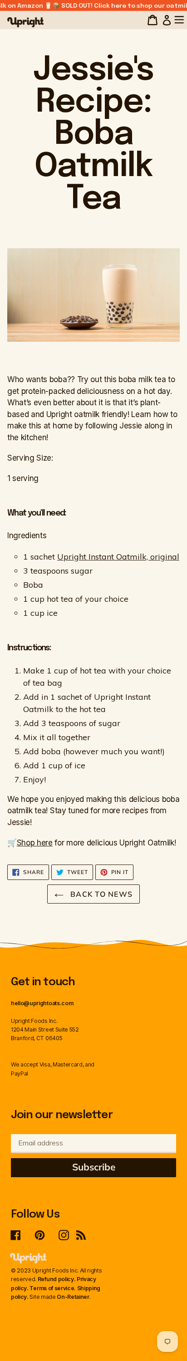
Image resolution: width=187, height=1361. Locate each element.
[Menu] (182, 19)
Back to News (100, 894)
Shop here (35, 842)
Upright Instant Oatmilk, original (118, 556)
